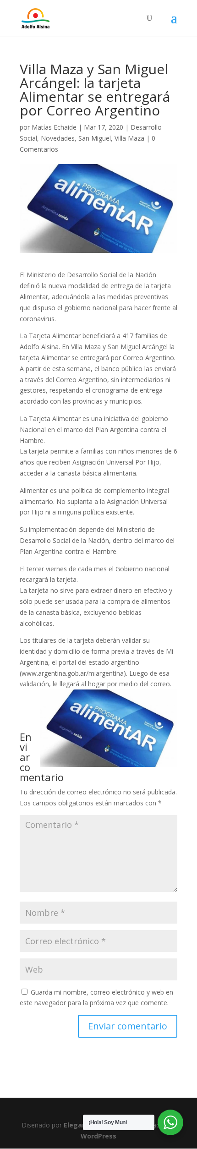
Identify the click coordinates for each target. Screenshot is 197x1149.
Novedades (58, 138)
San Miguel (94, 138)
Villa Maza (129, 138)
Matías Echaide (54, 127)
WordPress (98, 1136)
